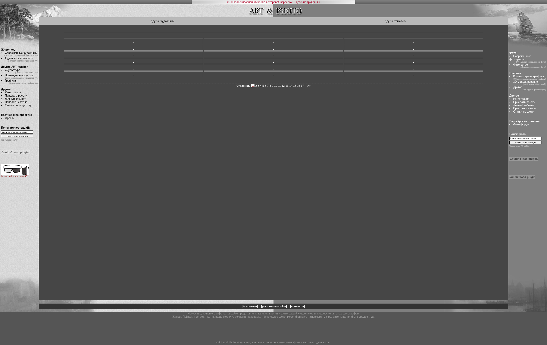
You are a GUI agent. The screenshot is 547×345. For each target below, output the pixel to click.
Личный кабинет (15, 98)
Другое (517, 87)
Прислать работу (16, 95)
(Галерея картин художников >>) (23, 61)
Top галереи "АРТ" (9, 140)
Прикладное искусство (19, 75)
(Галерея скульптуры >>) (26, 73)
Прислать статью (16, 102)
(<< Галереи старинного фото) (532, 67)
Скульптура (12, 70)
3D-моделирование (525, 81)
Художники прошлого (18, 58)
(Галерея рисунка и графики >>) (23, 83)
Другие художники (162, 21)
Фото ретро (520, 64)
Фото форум (521, 124)
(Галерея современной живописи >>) (21, 55)
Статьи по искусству (18, 105)
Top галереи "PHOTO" (519, 146)
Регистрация (13, 92)
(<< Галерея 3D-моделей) (534, 84)
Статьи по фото (523, 111)
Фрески (9, 118)
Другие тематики (395, 21)
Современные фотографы (520, 57)
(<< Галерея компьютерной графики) (529, 79)
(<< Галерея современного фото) (531, 62)
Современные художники (21, 52)
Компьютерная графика (528, 76)
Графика (10, 80)
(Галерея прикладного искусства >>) (21, 78)
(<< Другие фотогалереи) (534, 90)
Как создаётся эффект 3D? (15, 176)
